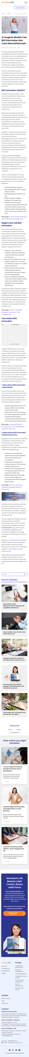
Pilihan (19, 729)
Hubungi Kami (6, 971)
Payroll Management (19, 984)
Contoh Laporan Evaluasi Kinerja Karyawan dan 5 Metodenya (12, 769)
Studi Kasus (5, 1003)
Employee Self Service (19, 988)
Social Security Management (19, 981)
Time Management (20, 974)
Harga (3, 973)
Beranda (4, 966)
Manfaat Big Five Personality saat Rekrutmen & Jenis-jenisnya (14, 809)
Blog (3, 1001)
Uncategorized (14, 732)
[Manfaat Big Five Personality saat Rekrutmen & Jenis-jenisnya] (14, 804)
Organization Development (19, 966)
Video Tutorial (6, 998)
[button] (24, 574)
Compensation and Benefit (21, 977)
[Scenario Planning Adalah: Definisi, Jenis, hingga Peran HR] (14, 844)
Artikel (9, 13)
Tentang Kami (6, 968)
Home (3, 13)
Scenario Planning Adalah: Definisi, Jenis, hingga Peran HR (13, 849)
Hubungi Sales (20, 7)
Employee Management (19, 970)
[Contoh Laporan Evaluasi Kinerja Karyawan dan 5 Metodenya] (14, 764)
